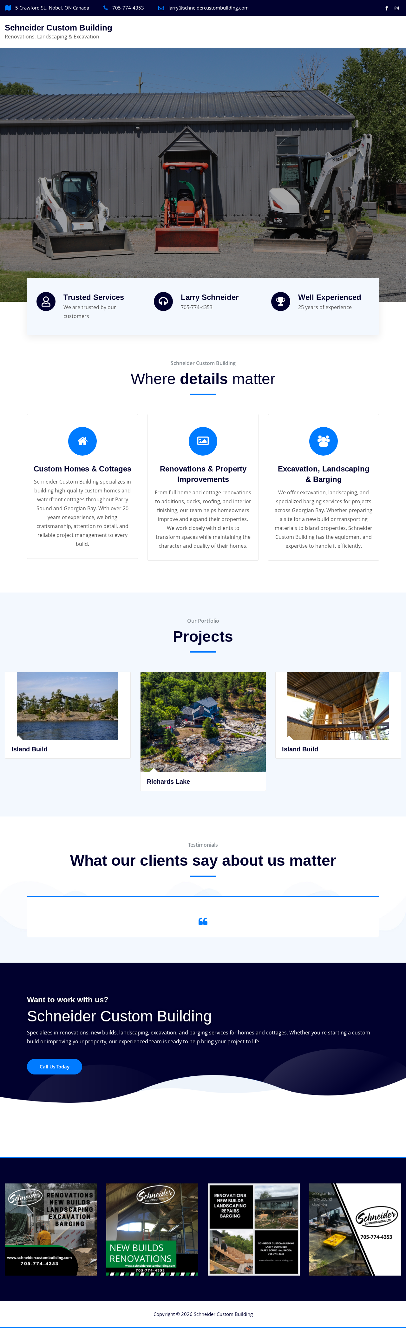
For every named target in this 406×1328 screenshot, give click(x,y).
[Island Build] (203, 738)
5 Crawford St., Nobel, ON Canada (52, 7)
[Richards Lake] (68, 754)
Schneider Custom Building (58, 27)
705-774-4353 (128, 7)
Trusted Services (93, 297)
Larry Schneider (210, 297)
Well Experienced (329, 297)
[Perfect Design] (338, 738)
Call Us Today (54, 1066)
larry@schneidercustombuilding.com (208, 7)
